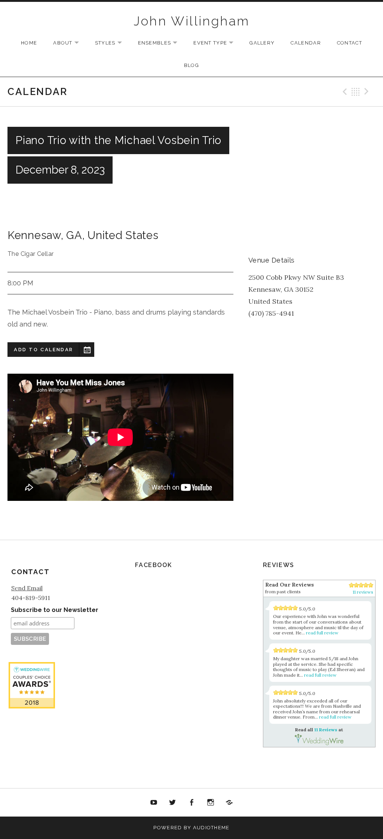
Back (356, 92)
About (69, 43)
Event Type (217, 43)
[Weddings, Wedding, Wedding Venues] (31, 727)
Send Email (27, 588)
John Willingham (192, 20)
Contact (349, 43)
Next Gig (368, 92)
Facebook (191, 802)
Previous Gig (344, 92)
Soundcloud (229, 802)
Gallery (262, 43)
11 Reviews (32, 753)
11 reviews (363, 592)
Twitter (173, 802)
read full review (322, 633)
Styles (112, 43)
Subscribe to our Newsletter (54, 609)
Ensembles (161, 43)
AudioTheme (211, 827)
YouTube (153, 802)
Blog (191, 65)
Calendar (306, 43)
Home (29, 43)
